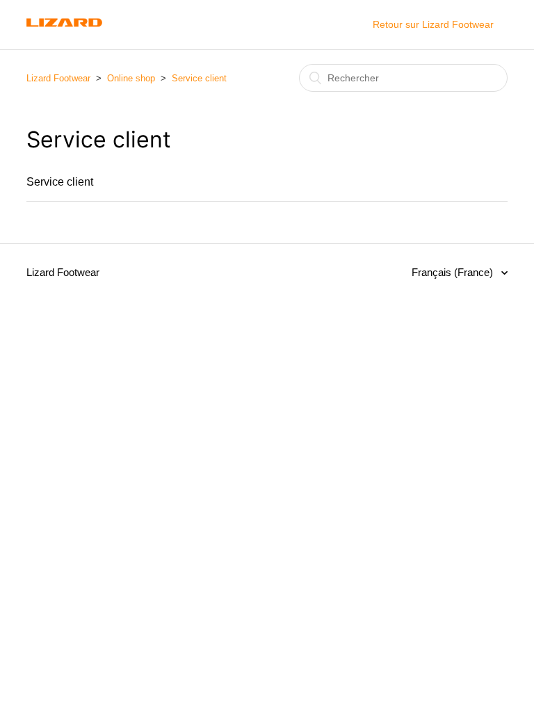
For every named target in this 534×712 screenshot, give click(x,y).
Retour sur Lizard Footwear (433, 24)
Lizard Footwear (58, 78)
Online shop (131, 78)
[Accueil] (64, 32)
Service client (199, 78)
